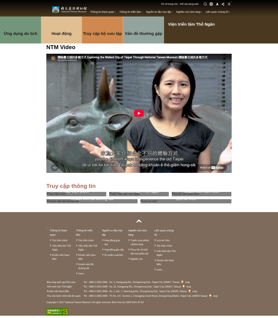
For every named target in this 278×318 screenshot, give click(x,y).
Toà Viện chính (59, 240)
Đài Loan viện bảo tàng (69, 10)
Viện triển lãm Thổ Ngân (61, 248)
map (187, 282)
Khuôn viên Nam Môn (60, 257)
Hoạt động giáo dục (112, 242)
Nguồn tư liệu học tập (158, 11)
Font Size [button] (217, 4)
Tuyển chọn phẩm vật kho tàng (140, 242)
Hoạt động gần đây (114, 249)
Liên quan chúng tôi (217, 11)
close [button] (139, 220)
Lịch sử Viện (163, 240)
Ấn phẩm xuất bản (113, 255)
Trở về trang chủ (169, 4)
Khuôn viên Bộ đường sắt (86, 266)
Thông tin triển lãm (130, 11)
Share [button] (223, 4)
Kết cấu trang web (189, 4)
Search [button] (205, 4)
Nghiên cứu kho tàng (188, 11)
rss (229, 4)
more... (81, 273)
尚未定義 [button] (211, 4)
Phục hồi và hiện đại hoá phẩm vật (139, 251)
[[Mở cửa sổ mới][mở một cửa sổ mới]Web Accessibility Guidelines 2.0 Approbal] (57, 312)
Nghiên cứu (137, 259)
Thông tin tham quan (102, 11)
